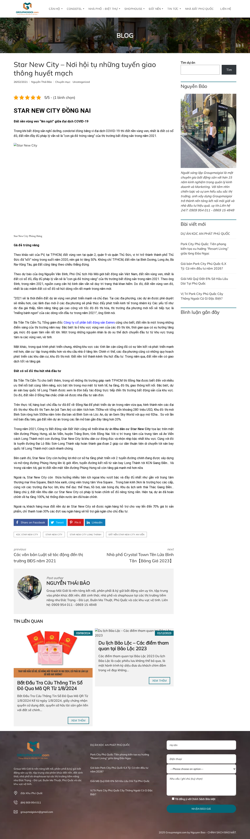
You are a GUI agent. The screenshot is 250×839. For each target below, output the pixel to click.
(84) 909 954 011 (31, 802)
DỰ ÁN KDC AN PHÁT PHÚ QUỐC (205, 234)
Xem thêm (78, 720)
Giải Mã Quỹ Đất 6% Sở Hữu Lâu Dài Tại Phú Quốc (204, 281)
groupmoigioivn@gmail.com (37, 811)
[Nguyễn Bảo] (208, 131)
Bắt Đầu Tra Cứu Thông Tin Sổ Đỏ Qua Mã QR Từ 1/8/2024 (50, 685)
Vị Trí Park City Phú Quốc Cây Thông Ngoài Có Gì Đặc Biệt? (202, 296)
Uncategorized (81, 81)
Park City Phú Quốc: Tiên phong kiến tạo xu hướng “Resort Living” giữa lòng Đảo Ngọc (205, 248)
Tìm (229, 70)
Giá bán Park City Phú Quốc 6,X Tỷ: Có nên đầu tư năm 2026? (203, 266)
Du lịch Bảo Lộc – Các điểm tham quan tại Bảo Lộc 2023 (133, 645)
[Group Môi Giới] (27, 9)
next (140, 555)
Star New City (54, 534)
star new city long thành (85, 534)
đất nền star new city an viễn (126, 534)
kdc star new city (27, 534)
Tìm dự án (188, 62)
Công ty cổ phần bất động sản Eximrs (89, 322)
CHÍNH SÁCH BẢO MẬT (222, 832)
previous (48, 555)
